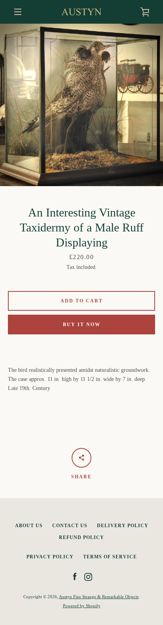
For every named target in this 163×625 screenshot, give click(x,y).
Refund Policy (81, 537)
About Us (29, 525)
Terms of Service (110, 557)
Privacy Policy (50, 557)
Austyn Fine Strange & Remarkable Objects (98, 596)
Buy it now (81, 324)
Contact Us (69, 525)
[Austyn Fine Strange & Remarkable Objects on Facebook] (75, 576)
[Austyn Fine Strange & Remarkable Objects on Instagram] (88, 576)
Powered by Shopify (81, 605)
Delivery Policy (122, 525)
